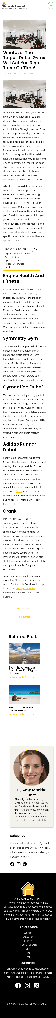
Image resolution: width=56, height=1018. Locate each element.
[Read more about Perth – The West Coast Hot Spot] (24, 694)
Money (28, 953)
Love (28, 949)
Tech (28, 957)
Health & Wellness (28, 945)
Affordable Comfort (13, 6)
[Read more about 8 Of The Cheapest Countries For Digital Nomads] (24, 653)
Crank (7, 267)
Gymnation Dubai (13, 260)
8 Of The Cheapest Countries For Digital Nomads (23, 670)
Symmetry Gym (12, 257)
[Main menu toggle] (51, 5)
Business (28, 933)
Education (28, 937)
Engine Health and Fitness (17, 253)
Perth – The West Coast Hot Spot (21, 708)
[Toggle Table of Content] (33, 249)
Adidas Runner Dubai (15, 264)
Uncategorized (13, 73)
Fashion (28, 941)
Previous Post (24, 608)
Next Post (24, 616)
